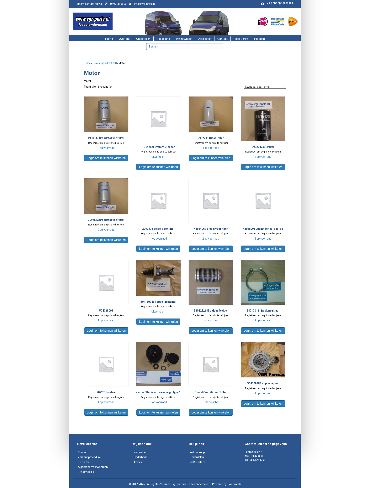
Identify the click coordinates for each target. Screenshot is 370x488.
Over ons (124, 39)
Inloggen (259, 39)
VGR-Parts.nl (197, 462)
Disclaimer (84, 462)
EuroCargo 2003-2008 (105, 63)
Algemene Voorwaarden (93, 467)
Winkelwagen (184, 39)
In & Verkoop (197, 452)
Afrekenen (204, 39)
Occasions (163, 39)
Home (109, 39)
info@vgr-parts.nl (144, 3)
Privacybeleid (86, 471)
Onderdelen (143, 39)
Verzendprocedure (89, 457)
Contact (222, 39)
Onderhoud (140, 457)
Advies (138, 462)
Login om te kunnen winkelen (106, 158)
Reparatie (140, 452)
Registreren (241, 39)
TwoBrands (234, 484)
